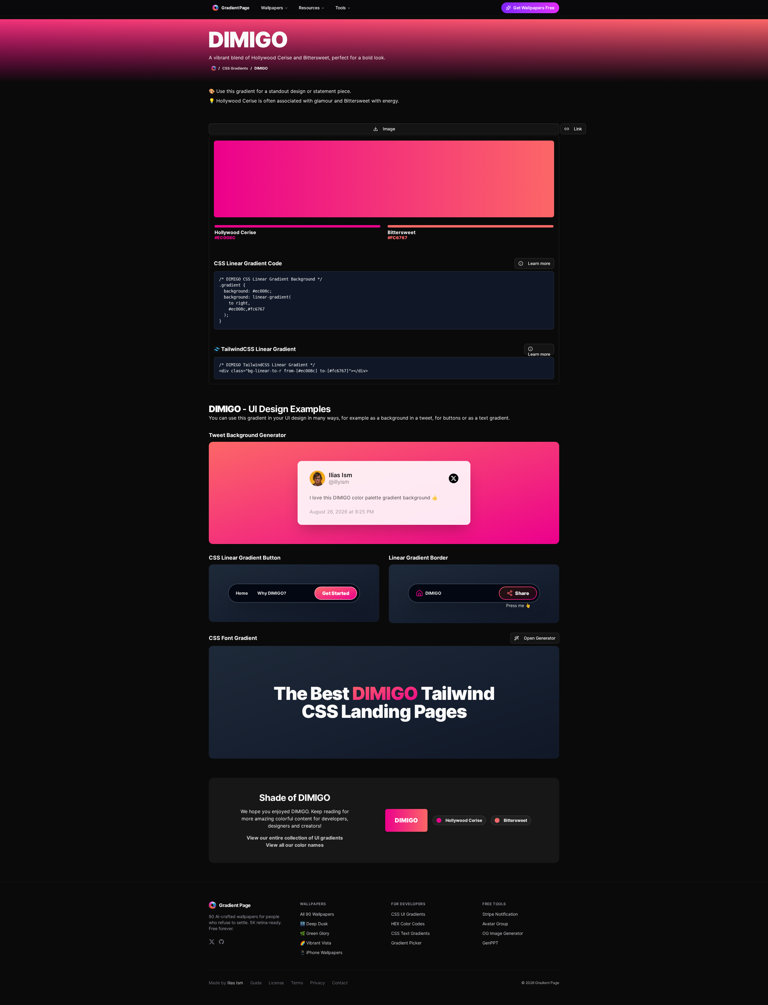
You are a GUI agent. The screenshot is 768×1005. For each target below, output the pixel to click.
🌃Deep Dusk (314, 923)
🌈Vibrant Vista (315, 942)
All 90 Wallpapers (317, 914)
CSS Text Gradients (410, 933)
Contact (340, 982)
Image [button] (389, 128)
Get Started (335, 593)
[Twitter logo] (453, 478)
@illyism (339, 482)
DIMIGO (406, 820)
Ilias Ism (235, 982)
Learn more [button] (539, 263)
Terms (297, 982)
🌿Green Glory (314, 933)
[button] (459, 820)
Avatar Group (495, 923)
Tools (340, 7)
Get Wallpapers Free (533, 7)
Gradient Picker (406, 942)
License (276, 982)
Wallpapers (272, 7)
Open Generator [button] (539, 638)
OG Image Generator (502, 933)
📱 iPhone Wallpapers (321, 952)
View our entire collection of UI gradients (295, 838)
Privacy (317, 982)
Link (578, 128)
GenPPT (490, 942)
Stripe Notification (500, 914)
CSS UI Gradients (408, 914)
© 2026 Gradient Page (540, 982)
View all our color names (295, 845)
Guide (256, 982)
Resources (309, 7)
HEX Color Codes (407, 923)
